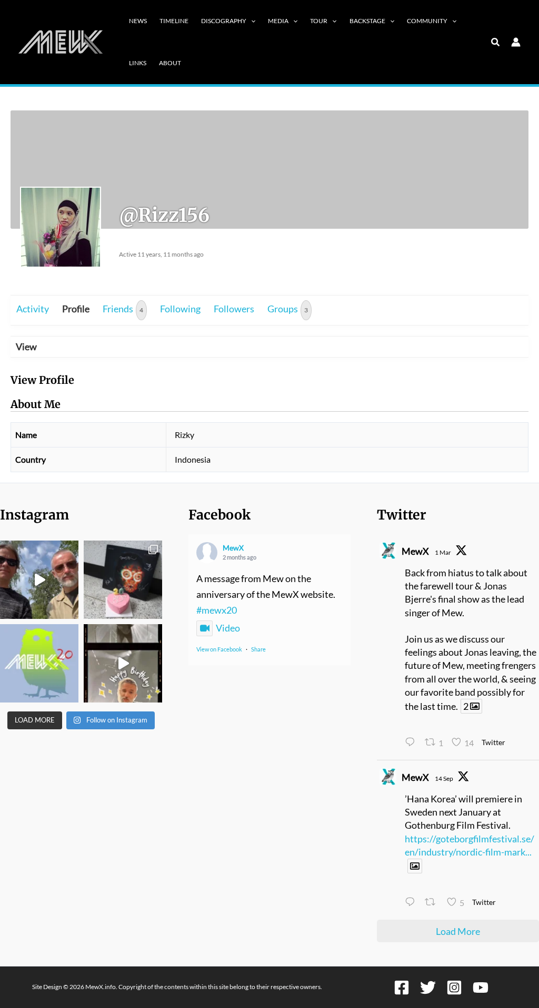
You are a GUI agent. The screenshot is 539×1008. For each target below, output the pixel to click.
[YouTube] (480, 987)
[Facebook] (402, 987)
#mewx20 (216, 610)
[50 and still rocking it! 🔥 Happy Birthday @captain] (123, 663)
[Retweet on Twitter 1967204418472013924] (433, 903)
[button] (250, 21)
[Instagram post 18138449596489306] (39, 663)
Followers (234, 308)
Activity (32, 308)
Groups (287, 308)
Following (180, 308)
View (26, 346)
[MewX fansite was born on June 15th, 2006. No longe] (123, 580)
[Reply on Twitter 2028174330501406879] (412, 743)
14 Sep (444, 778)
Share (258, 649)
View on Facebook (219, 649)
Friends (123, 308)
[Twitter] (428, 987)
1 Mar (443, 552)
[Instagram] (454, 987)
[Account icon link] (516, 42)
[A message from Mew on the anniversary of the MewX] (39, 580)
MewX (233, 547)
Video (228, 628)
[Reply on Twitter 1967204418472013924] (412, 903)
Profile (75, 308)
